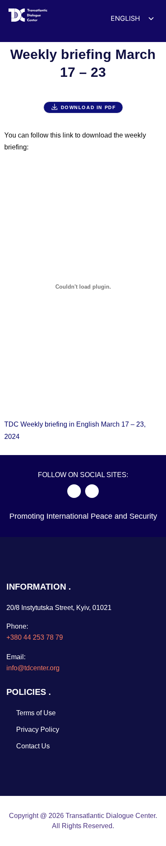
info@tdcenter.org (33, 668)
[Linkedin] (92, 491)
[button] (75, 18)
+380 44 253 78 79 (34, 637)
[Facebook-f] (74, 491)
